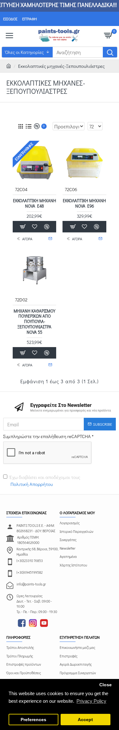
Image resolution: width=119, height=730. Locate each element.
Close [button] (105, 684)
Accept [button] (85, 719)
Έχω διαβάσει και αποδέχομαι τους (45, 481)
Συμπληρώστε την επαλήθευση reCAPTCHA (47, 436)
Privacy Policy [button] (91, 701)
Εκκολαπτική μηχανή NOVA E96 (84, 203)
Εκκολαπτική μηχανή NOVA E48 (34, 203)
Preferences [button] (33, 719)
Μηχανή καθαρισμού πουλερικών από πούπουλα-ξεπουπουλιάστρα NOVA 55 (34, 321)
